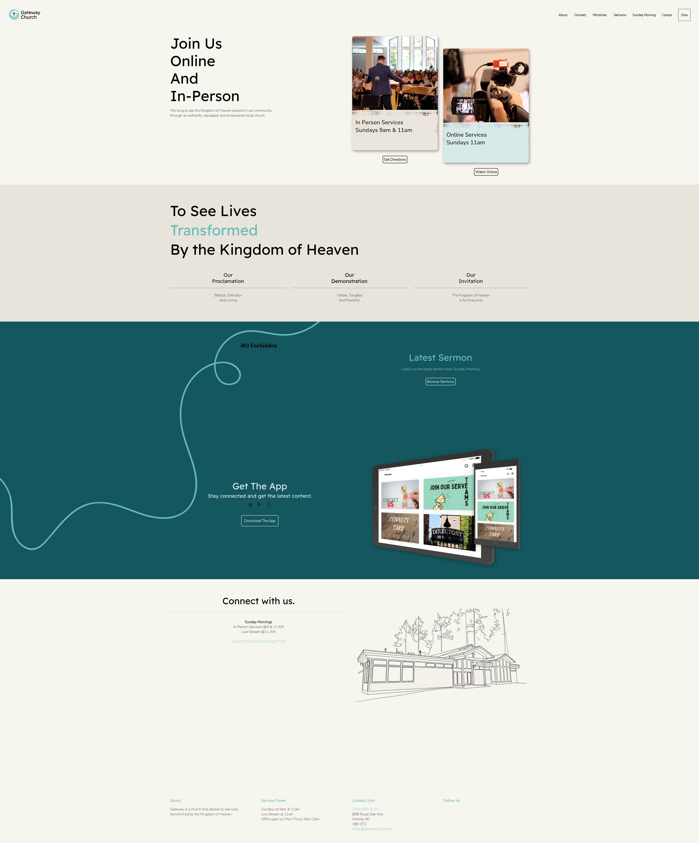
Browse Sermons (440, 381)
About (563, 15)
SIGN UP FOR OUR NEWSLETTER (258, 641)
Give (684, 15)
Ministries (600, 15)
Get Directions (395, 159)
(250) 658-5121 (365, 809)
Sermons (620, 15)
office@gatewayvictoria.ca (372, 828)
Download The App (259, 520)
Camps (667, 15)
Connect (580, 15)
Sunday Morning (644, 15)
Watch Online (486, 171)
